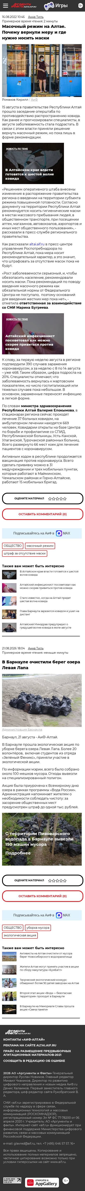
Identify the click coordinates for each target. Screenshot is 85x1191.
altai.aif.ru (37, 244)
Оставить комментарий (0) (43, 514)
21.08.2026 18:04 (13, 648)
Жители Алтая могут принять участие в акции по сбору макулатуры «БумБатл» (49, 968)
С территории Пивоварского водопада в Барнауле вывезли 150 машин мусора (39, 839)
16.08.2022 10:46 (13, 17)
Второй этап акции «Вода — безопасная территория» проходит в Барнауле (46, 994)
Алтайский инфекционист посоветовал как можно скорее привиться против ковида (48, 586)
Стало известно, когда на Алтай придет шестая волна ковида (45, 599)
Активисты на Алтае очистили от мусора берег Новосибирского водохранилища (46, 955)
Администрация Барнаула (22, 729)
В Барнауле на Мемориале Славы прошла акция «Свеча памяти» (47, 1008)
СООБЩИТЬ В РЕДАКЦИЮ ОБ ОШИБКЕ (34, 1061)
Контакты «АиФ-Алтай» (24, 1039)
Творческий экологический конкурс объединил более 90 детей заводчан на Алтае (49, 981)
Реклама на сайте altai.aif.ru (29, 1045)
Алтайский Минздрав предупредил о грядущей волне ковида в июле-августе (45, 626)
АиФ (34, 100)
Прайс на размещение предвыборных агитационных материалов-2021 (37, 1053)
